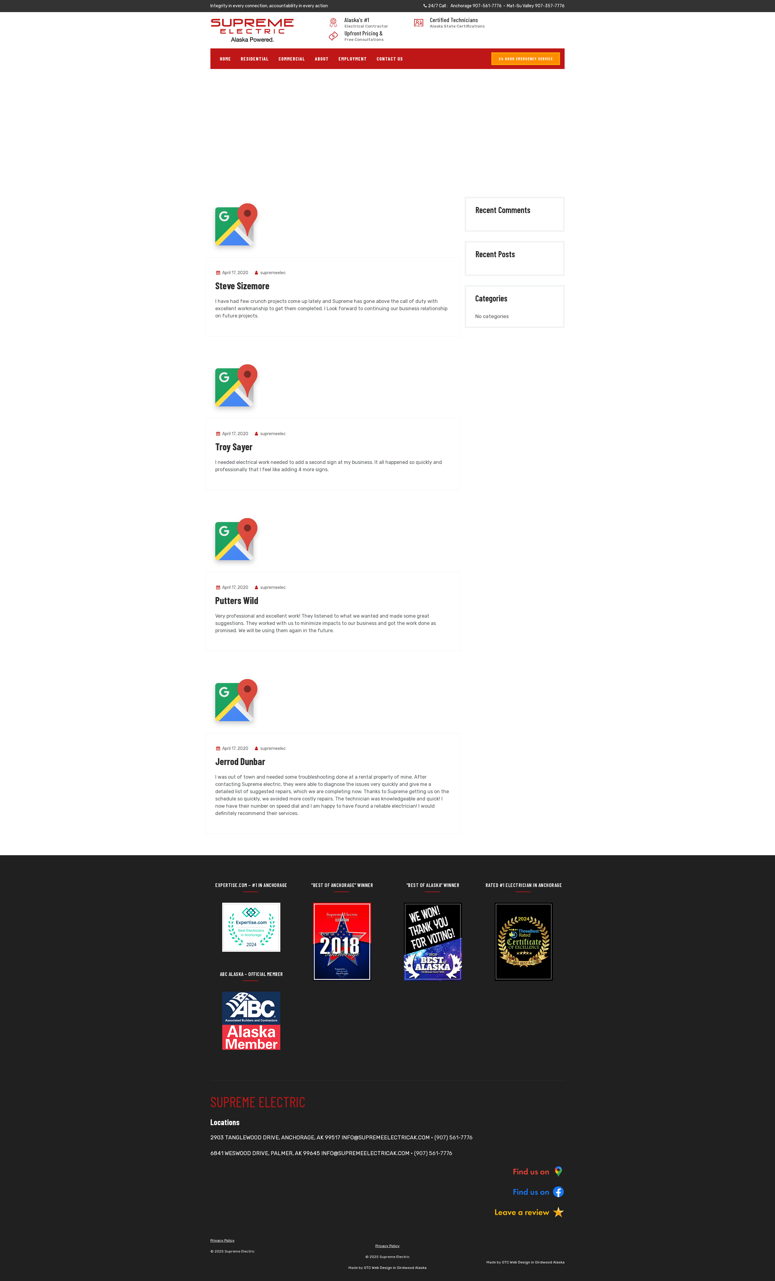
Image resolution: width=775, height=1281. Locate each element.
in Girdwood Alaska (547, 1262)
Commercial (292, 58)
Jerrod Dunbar (240, 761)
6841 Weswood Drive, (239, 1153)
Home (225, 58)
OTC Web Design (516, 1262)
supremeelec (272, 272)
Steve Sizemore (242, 285)
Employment (352, 58)
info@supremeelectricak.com (365, 1153)
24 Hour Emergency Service (526, 58)
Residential (255, 58)
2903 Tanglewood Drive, (245, 1137)
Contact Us (390, 58)
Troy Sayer (233, 446)
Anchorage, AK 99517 (310, 1137)
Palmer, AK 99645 (294, 1153)
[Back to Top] (762, 1271)
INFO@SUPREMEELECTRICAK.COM (385, 1137)
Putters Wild (236, 600)
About (322, 58)
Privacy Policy (222, 1240)
